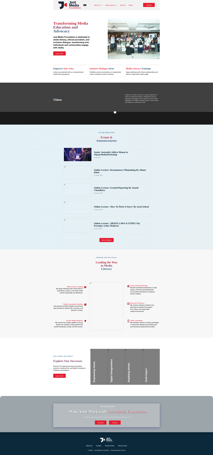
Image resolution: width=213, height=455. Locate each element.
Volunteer (101, 423)
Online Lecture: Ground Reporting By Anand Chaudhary (116, 189)
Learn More (59, 53)
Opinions (123, 5)
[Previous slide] (114, 112)
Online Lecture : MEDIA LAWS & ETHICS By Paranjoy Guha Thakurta (117, 224)
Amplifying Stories (137, 371)
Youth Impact (151, 373)
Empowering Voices (102, 373)
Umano (123, 450)
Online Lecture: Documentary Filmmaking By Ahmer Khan (120, 171)
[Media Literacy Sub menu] (117, 5)
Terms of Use (122, 446)
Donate (149, 5)
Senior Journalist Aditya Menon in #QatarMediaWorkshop (111, 153)
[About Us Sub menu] (102, 5)
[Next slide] (115, 112)
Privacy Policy (109, 446)
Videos (130, 5)
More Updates (106, 240)
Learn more (59, 376)
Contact (98, 446)
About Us (97, 5)
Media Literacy (110, 5)
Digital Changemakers (121, 371)
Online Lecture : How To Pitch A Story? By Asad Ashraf (121, 206)
